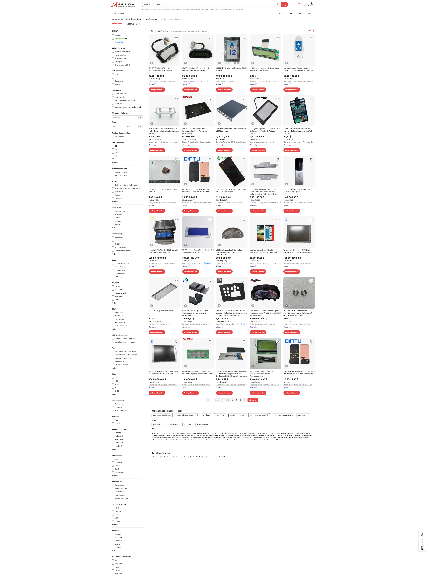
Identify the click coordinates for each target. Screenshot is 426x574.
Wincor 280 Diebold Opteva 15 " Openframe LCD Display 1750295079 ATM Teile (163, 372)
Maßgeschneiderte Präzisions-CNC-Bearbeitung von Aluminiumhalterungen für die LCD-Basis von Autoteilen (298, 313)
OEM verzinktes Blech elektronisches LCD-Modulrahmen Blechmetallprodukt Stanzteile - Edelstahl (164, 131)
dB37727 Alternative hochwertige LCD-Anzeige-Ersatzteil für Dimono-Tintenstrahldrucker (263, 373)
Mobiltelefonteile (195, 9)
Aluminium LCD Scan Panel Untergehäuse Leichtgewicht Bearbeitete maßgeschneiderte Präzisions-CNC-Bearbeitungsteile (231, 313)
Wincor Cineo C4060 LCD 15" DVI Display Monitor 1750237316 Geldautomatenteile (297, 251)
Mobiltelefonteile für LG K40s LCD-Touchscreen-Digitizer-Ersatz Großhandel (264, 251)
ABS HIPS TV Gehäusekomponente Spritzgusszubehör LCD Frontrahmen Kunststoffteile (195, 131)
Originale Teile (214, 9)
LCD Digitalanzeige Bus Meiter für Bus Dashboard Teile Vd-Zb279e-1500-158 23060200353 (229, 252)
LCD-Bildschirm (176, 9)
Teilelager (205, 9)
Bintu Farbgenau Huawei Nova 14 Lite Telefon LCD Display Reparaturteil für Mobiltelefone (299, 372)
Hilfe (291, 13)
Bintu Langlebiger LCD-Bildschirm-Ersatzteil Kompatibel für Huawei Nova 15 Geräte (197, 190)
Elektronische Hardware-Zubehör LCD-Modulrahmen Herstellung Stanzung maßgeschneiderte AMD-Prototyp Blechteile (265, 191)
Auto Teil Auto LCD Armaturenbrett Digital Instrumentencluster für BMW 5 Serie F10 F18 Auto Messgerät (265, 313)
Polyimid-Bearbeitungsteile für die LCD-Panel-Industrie (164, 190)
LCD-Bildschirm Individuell (259, 415)
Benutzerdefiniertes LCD (227, 9)
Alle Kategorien (119, 13)
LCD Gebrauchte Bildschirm (283, 415)
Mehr (153, 429)
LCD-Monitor (166, 9)
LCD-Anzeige (157, 9)
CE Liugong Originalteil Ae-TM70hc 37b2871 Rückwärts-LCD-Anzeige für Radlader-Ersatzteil (265, 131)
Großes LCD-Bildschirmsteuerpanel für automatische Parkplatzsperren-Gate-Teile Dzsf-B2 (297, 131)
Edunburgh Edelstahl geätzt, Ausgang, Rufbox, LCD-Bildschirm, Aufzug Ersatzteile (298, 69)
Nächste (252, 400)
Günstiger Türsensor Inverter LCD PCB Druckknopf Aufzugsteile (296, 190)
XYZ (223, 457)
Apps (300, 13)
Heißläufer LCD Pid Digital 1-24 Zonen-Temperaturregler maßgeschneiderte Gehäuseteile (195, 313)
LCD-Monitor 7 (303, 415)
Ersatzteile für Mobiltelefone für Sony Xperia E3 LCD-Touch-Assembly (231, 190)
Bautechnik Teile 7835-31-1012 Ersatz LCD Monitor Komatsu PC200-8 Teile (163, 251)
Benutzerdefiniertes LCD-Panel (187, 415)
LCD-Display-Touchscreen (162, 415)
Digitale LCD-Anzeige (237, 415)
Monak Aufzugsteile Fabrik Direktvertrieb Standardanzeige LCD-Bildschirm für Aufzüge (197, 372)
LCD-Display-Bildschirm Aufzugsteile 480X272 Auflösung (232, 69)
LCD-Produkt (239, 9)
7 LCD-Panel (220, 415)
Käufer (280, 13)
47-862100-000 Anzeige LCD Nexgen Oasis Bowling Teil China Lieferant (264, 69)
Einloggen (311, 6)
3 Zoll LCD (206, 415)
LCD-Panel (185, 9)
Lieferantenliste (133, 23)
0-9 (153, 457)
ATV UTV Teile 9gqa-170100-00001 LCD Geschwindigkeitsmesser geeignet (195, 69)
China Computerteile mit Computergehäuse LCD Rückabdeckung (231, 130)
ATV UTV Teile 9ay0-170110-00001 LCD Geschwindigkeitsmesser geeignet (162, 69)
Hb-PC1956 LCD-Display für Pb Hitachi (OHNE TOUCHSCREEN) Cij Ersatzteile (198, 251)
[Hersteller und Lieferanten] (123, 4)
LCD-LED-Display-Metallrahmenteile (161, 311)
